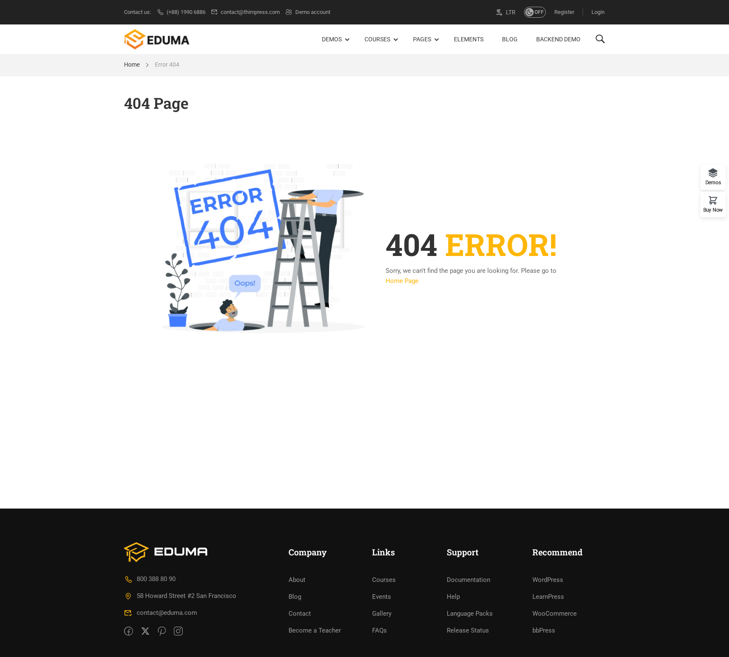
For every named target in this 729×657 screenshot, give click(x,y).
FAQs (379, 630)
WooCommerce (554, 613)
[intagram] (178, 631)
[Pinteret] (162, 631)
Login (598, 12)
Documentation (468, 580)
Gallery (382, 613)
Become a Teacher (315, 630)
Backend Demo (558, 39)
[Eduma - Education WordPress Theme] (156, 39)
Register (564, 12)
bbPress (543, 630)
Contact (300, 613)
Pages (422, 39)
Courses (377, 39)
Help (453, 596)
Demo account (312, 12)
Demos (332, 39)
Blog (510, 39)
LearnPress (548, 596)
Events (381, 596)
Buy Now (713, 210)
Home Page (402, 281)
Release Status (468, 630)
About (297, 580)
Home (132, 64)
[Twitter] (145, 631)
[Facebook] (128, 631)
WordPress (547, 580)
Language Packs (470, 613)
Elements (468, 39)
